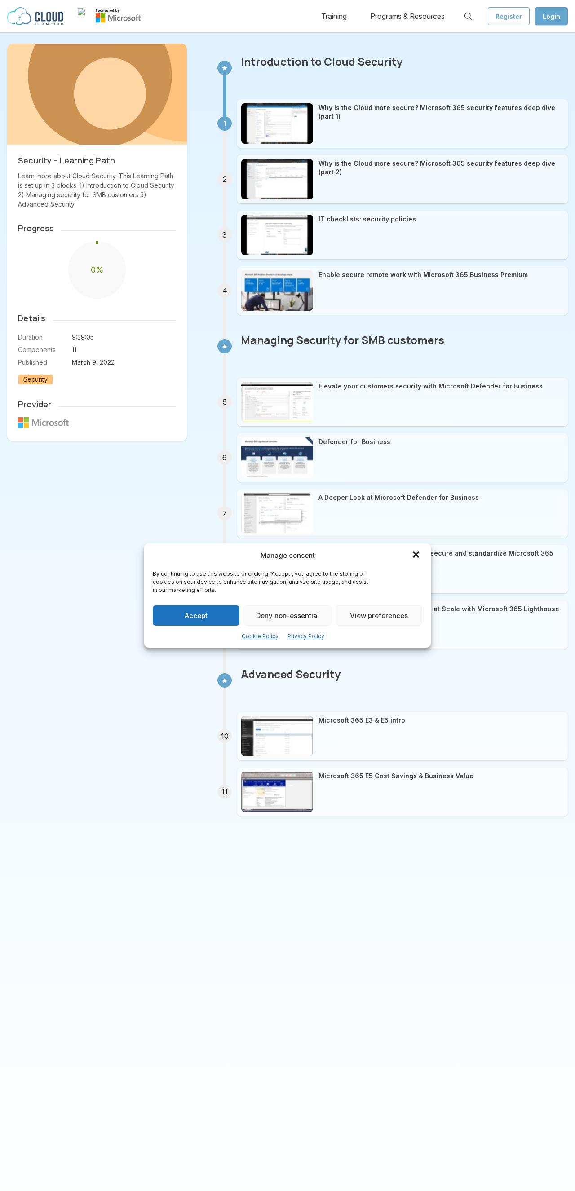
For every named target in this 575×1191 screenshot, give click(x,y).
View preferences (379, 615)
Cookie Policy (260, 636)
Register (508, 16)
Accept (196, 615)
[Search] (468, 16)
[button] (416, 555)
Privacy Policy (306, 636)
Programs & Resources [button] (407, 16)
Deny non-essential (287, 615)
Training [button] (334, 16)
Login (551, 16)
